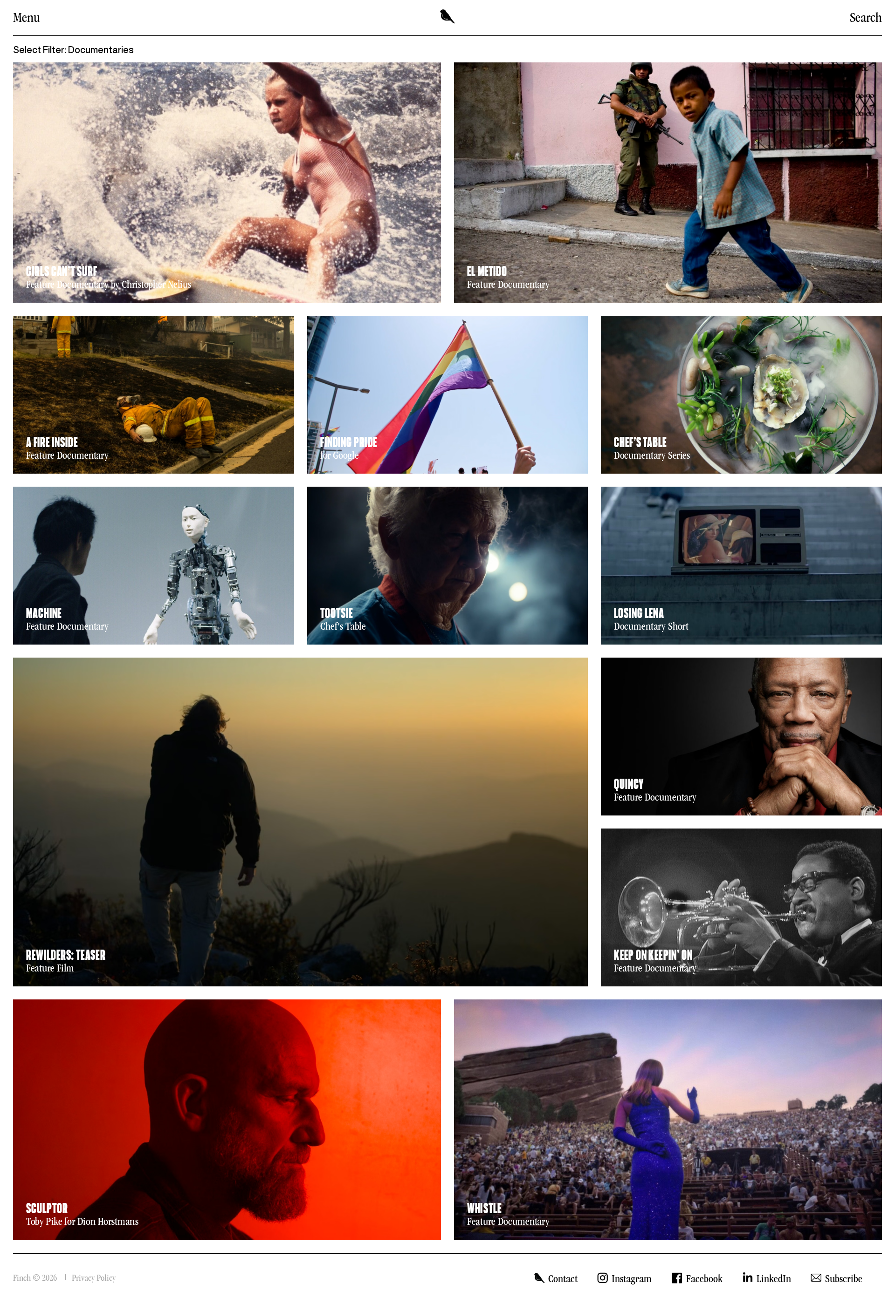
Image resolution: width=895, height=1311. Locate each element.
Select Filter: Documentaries (73, 49)
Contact (563, 1279)
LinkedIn (774, 1279)
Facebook (704, 1279)
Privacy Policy (94, 1277)
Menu (26, 18)
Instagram (632, 1279)
